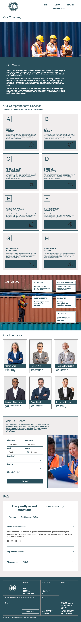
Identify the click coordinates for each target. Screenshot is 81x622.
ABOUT (25, 590)
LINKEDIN (45, 592)
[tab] (13, 517)
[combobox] (25, 460)
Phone (27, 448)
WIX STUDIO (33, 617)
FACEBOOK (45, 590)
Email (9, 448)
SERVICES (26, 592)
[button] (8, 541)
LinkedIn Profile (13, 472)
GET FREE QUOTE (29, 593)
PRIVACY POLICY (47, 610)
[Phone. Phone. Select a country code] (29, 452)
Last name (29, 440)
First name (11, 440)
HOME (25, 588)
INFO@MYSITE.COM (67, 610)
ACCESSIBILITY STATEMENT (47, 612)
